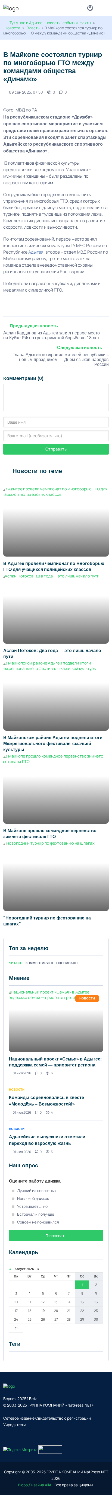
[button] (106, 8)
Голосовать (56, 1235)
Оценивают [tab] (67, 963)
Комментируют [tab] (40, 963)
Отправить (56, 449)
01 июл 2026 (22, 1073)
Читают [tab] (16, 963)
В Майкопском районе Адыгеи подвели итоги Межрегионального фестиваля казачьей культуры (52, 743)
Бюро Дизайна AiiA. (35, 1484)
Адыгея (35, 252)
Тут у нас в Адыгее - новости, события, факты (50, 22)
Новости (12, 27)
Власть (33, 27)
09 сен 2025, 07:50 (26, 92)
